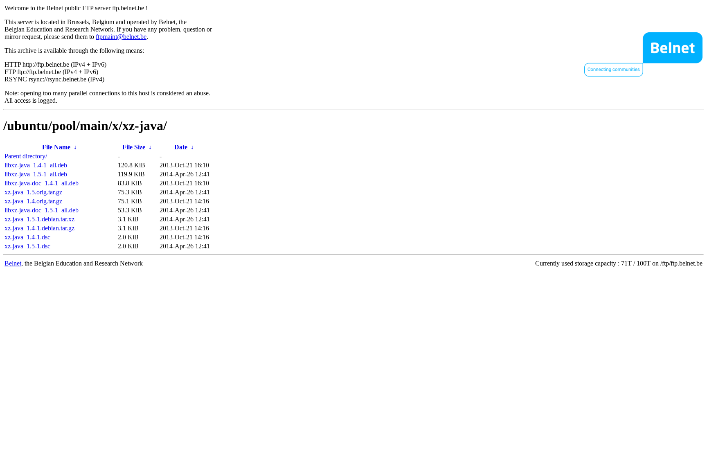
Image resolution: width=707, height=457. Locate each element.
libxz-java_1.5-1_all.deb (36, 174)
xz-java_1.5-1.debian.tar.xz (39, 219)
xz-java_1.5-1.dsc (27, 246)
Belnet (13, 263)
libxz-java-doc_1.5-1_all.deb (42, 210)
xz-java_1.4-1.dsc (27, 237)
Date (180, 147)
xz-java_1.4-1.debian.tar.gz (39, 228)
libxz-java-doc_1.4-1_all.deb (42, 183)
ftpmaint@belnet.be (121, 36)
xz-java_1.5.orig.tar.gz (33, 192)
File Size (133, 147)
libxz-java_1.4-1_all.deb (36, 165)
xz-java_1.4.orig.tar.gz (33, 201)
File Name (56, 147)
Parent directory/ (26, 156)
